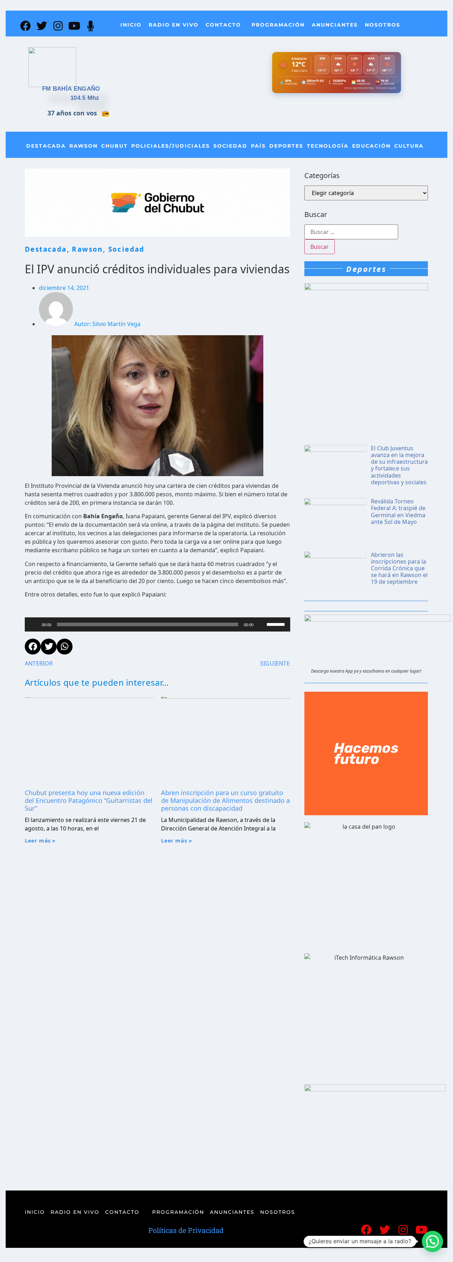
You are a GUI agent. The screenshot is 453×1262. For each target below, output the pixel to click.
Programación (278, 25)
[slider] (277, 623)
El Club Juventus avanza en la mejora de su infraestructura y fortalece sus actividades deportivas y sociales (399, 465)
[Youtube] (74, 26)
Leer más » (40, 840)
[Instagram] (58, 26)
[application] (157, 624)
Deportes (286, 146)
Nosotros (382, 25)
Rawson (83, 146)
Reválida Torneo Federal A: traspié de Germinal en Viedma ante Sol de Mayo (398, 511)
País (258, 146)
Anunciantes (335, 25)
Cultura (409, 146)
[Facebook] (25, 26)
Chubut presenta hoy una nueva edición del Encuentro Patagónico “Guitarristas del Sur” (89, 800)
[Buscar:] (351, 231)
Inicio (131, 25)
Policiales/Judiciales (170, 146)
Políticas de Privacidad (186, 1230)
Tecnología (328, 146)
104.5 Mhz (84, 98)
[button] (432, 1241)
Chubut (114, 146)
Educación (371, 146)
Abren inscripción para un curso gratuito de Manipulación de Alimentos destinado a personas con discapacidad (225, 800)
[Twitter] (41, 26)
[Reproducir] (34, 624)
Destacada (46, 146)
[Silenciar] (261, 624)
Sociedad (230, 146)
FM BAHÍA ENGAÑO (71, 88)
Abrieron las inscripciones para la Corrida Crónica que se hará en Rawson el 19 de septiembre (399, 568)
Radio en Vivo (174, 25)
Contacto (223, 25)
